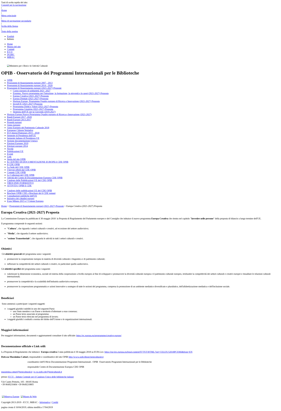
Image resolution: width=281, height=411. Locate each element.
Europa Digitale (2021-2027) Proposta (30, 98)
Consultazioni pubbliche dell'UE (22, 196)
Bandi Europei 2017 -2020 (19, 117)
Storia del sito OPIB (16, 159)
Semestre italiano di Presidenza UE (23, 138)
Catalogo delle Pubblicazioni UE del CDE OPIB (29, 180)
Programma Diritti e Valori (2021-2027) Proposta (35, 106)
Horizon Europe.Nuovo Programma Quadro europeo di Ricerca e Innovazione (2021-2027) (49, 114)
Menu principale (8, 15)
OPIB (9, 80)
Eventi (10, 154)
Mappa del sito (14, 46)
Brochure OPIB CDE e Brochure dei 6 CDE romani (31, 193)
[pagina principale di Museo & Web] (28, 396)
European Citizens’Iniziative (20, 130)
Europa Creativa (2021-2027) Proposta (31, 96)
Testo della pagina (9, 31)
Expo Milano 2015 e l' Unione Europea (25, 201)
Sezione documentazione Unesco (22, 141)
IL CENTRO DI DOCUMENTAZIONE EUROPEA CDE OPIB (37, 162)
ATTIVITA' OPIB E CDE (19, 185)
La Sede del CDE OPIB (18, 167)
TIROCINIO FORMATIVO (20, 183)
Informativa (45, 402)
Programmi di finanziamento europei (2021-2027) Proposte (34, 88)
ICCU (10, 52)
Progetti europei (14, 122)
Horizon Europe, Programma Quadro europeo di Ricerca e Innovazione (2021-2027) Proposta (56, 101)
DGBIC (10, 54)
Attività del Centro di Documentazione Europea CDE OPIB (34, 177)
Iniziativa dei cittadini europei (20, 198)
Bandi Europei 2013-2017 (19, 119)
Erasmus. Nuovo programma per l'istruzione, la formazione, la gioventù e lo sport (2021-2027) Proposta (61, 93)
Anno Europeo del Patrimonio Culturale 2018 (28, 127)
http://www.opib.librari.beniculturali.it (86, 357)
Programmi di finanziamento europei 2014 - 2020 (30, 85)
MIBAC (11, 57)
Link (9, 156)
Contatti (10, 49)
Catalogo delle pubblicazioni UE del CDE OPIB (29, 190)
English (10, 36)
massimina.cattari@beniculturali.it (16, 372)
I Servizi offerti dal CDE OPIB (21, 170)
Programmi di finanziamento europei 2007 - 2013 (30, 83)
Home (4, 10)
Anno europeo (13, 125)
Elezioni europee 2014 (17, 146)
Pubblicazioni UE (15, 151)
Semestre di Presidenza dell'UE (21, 135)
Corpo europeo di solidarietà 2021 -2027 (31, 90)
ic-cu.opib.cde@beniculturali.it (48, 372)
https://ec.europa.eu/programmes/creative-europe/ (98, 335)
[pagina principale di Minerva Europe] (10, 396)
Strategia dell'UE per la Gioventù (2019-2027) (34, 112)
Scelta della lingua (9, 26)
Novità (10, 148)
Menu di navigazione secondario (16, 21)
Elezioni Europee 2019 (17, 143)
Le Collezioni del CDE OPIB (20, 175)
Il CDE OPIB (13, 164)
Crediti (55, 402)
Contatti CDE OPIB (16, 172)
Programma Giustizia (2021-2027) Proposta (33, 109)
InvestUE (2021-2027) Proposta (27, 104)
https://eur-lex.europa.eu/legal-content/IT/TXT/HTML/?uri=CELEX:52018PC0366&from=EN (148, 352)
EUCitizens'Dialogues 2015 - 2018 (23, 133)
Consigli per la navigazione (13, 5)
